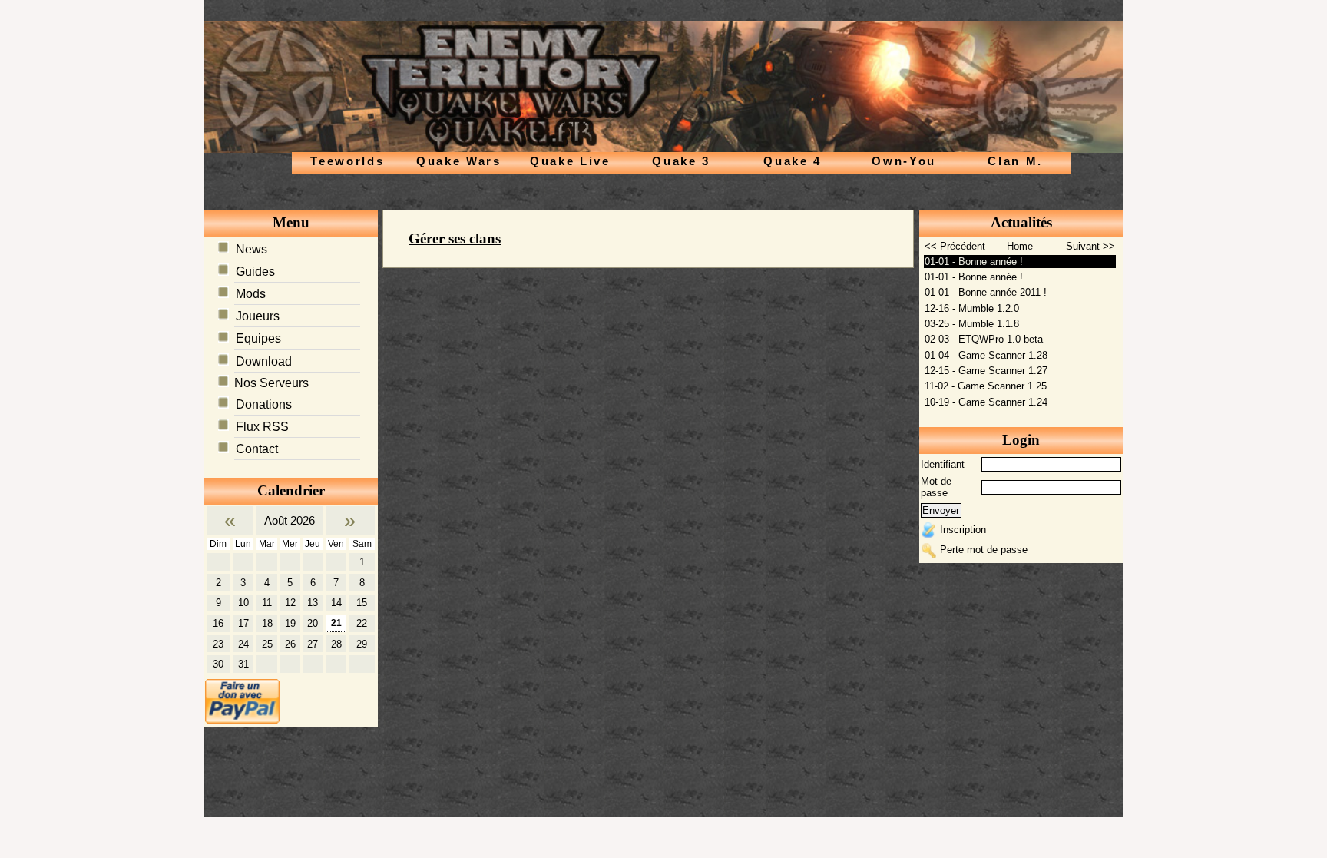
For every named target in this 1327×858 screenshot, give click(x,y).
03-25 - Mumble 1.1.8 (972, 324)
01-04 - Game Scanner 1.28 (986, 355)
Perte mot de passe (984, 549)
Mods (251, 293)
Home (1020, 246)
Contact (257, 449)
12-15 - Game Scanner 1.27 (986, 370)
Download (264, 361)
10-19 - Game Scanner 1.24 (986, 402)
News (251, 249)
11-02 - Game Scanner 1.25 (986, 386)
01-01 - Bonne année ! (974, 261)
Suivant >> (1090, 246)
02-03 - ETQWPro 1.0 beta (984, 339)
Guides (255, 271)
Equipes (258, 338)
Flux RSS (262, 426)
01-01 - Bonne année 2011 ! (986, 292)
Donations (264, 404)
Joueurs (258, 316)
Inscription (963, 529)
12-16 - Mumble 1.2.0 (972, 308)
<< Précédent (955, 246)
